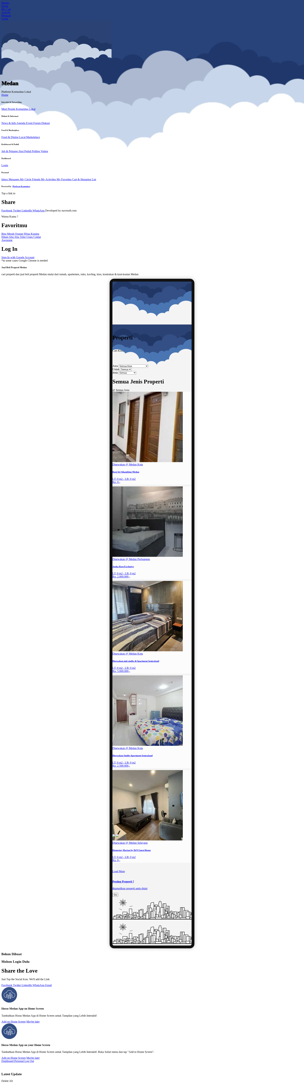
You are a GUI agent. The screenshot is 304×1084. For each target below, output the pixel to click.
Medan (5, 2)
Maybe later (33, 1021)
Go (115, 894)
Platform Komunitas (21, 186)
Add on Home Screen (13, 1021)
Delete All (7, 1080)
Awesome (6, 240)
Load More (118, 871)
